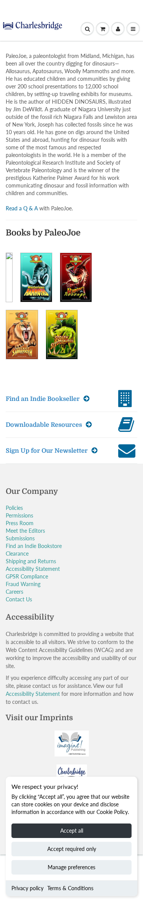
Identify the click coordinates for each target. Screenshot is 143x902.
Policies (14, 508)
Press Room (20, 523)
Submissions (20, 538)
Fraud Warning (23, 584)
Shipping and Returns (31, 561)
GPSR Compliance (27, 576)
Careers (14, 591)
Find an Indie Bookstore (34, 546)
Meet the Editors (25, 530)
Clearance (17, 553)
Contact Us (19, 599)
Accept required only (71, 849)
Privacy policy (27, 888)
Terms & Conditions (70, 888)
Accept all (71, 830)
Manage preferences (71, 867)
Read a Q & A (22, 208)
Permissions (19, 515)
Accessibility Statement (33, 569)
